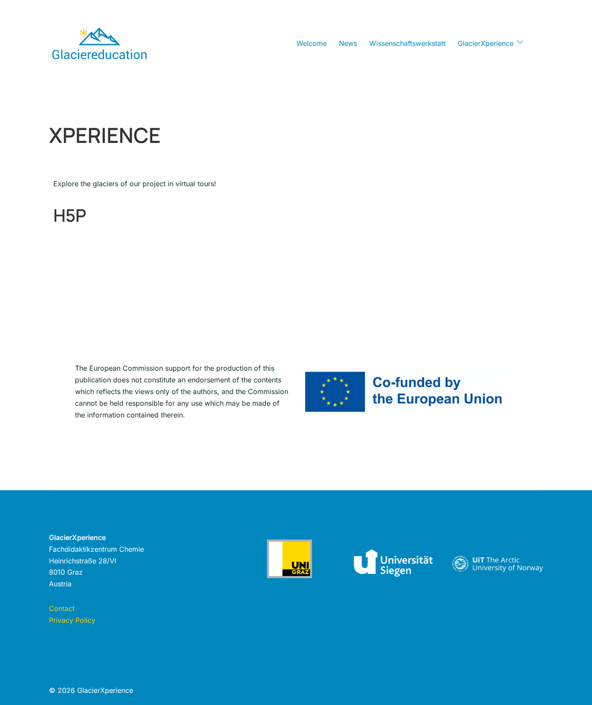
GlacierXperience (486, 43)
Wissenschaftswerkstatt (407, 43)
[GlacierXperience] (99, 42)
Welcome (311, 43)
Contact (62, 608)
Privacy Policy (72, 620)
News (348, 43)
